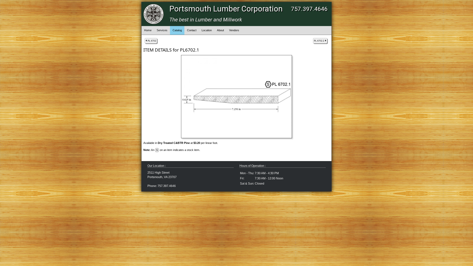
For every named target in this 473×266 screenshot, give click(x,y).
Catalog (177, 30)
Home (148, 30)
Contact (191, 30)
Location (207, 30)
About (220, 30)
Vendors (234, 30)
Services (162, 30)
